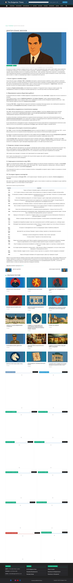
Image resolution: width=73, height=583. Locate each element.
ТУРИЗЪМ (46, 5)
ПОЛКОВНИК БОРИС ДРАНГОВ (14, 345)
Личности (14, 67)
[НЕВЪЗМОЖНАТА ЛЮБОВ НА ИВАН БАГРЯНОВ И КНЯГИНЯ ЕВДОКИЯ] (58, 296)
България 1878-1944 (10, 67)
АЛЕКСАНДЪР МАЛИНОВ (54, 269)
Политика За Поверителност (54, 571)
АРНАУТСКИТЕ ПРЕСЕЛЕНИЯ (13, 289)
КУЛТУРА (35, 5)
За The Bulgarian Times (31, 569)
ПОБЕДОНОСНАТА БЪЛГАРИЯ (35, 289)
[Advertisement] (36, 15)
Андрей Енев (41, 67)
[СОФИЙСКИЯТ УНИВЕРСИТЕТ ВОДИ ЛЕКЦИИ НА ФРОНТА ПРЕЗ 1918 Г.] (58, 352)
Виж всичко (35, 371)
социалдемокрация (23, 67)
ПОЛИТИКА (12, 5)
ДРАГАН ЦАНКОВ (17, 269)
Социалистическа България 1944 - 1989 (32, 67)
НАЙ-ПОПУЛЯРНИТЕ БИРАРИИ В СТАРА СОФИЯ (36, 307)
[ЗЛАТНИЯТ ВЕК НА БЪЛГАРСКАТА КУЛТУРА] (36, 334)
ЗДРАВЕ (57, 5)
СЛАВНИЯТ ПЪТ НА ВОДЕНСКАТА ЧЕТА (57, 290)
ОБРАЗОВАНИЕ (26, 5)
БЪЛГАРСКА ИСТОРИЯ (9, 65)
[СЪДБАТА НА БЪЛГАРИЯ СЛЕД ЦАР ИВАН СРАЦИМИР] (58, 334)
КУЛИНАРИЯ (51, 5)
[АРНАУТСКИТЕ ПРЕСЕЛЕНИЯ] (15, 278)
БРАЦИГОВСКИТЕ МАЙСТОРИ (13, 307)
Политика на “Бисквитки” (53, 574)
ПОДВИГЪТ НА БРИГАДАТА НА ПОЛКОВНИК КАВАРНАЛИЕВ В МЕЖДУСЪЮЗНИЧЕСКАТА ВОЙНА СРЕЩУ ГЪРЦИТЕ (36, 327)
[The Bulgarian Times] (6, 6)
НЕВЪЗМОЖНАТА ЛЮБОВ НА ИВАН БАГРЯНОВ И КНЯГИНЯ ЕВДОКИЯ (57, 308)
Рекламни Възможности (32, 571)
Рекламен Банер (30, 574)
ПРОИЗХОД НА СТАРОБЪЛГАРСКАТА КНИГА (36, 364)
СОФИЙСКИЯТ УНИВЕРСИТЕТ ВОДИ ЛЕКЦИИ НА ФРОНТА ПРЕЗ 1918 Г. (57, 364)
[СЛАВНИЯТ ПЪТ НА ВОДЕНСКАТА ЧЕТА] (58, 278)
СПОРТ (61, 5)
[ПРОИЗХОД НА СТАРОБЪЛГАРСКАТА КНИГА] (36, 352)
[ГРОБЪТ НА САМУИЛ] (58, 314)
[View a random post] (26, 2)
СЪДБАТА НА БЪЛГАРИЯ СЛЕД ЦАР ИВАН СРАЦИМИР (57, 346)
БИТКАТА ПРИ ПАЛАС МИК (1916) (14, 363)
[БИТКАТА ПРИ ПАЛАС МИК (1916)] (15, 352)
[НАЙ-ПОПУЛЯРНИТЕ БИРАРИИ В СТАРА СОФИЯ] (36, 296)
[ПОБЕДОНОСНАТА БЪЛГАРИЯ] (36, 278)
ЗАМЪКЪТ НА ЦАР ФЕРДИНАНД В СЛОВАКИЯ (14, 326)
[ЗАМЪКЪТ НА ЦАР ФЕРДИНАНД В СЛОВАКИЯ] (15, 314)
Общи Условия (51, 569)
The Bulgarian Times (16, 2)
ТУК (22, 265)
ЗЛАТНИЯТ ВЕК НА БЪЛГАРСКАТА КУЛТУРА (36, 346)
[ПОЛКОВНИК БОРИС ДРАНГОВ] (15, 334)
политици (18, 67)
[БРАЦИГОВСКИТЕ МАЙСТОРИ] (15, 296)
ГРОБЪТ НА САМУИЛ (54, 325)
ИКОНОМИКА (18, 5)
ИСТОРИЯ (40, 5)
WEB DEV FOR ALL (39, 580)
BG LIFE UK (65, 2)
